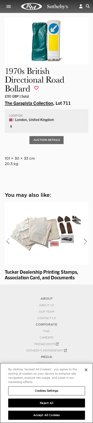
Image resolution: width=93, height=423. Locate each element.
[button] (81, 6)
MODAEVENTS (45, 344)
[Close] (86, 370)
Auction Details (46, 140)
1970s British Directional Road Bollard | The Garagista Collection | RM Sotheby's (44, 6)
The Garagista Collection (29, 103)
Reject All (46, 403)
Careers (46, 337)
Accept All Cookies (46, 415)
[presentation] (7, 241)
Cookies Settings (46, 390)
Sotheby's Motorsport (45, 350)
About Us (46, 305)
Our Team (46, 311)
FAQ (46, 331)
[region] (46, 393)
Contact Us (46, 318)
